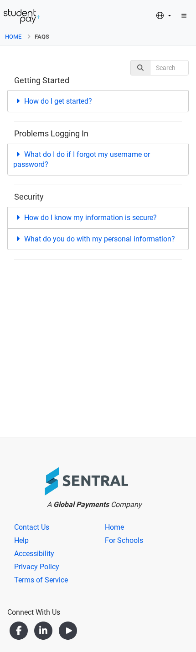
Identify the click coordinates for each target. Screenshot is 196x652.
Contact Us (31, 527)
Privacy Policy (36, 566)
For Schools (124, 540)
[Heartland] (67, 482)
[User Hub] (22, 16)
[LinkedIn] (44, 630)
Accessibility (34, 553)
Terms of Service (41, 580)
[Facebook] (19, 630)
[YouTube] (68, 630)
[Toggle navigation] (183, 16)
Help (21, 540)
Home (13, 36)
